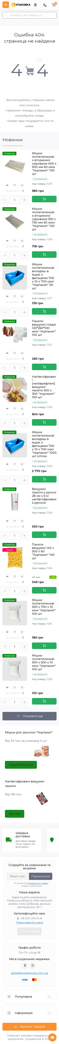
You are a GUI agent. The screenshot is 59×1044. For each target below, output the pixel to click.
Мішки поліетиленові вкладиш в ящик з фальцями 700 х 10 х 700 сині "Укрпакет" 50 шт (43, 276)
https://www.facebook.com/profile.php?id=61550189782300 (25, 965)
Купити (14, 814)
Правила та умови (38, 883)
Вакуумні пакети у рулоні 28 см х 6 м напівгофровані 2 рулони (44, 496)
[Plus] (25, 200)
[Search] (6, 15)
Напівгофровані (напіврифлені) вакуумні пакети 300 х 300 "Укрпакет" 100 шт (44, 387)
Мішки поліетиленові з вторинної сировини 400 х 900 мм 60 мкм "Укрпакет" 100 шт (44, 164)
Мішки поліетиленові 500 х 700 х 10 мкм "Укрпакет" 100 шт (44, 607)
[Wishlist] (14, 185)
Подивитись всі (21, 765)
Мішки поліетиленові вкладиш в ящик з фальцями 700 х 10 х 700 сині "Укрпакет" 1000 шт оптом (44, 444)
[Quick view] (7, 185)
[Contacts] (44, 4)
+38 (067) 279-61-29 (31, 918)
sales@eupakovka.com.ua (29, 973)
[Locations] (35, 4)
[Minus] (5, 200)
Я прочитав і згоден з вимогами (31, 884)
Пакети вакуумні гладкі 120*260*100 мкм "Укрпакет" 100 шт (44, 328)
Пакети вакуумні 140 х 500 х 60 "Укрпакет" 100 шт (43, 551)
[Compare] (22, 185)
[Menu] (5, 4)
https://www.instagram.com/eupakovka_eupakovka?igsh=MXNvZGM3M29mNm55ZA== (33, 965)
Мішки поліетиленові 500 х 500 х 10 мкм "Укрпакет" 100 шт (44, 662)
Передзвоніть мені (29, 922)
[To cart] (44, 199)
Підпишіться (40, 876)
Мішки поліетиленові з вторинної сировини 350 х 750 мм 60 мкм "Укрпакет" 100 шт (44, 219)
